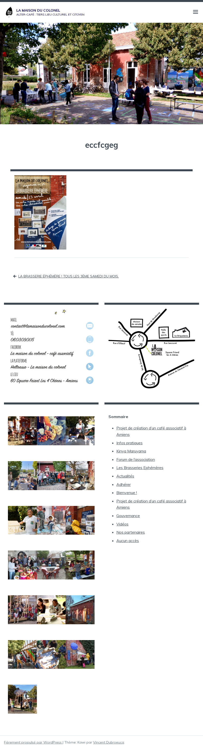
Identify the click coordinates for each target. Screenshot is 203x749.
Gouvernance (128, 515)
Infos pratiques (129, 442)
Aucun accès (127, 540)
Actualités (125, 476)
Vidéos (122, 524)
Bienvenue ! (126, 492)
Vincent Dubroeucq (108, 742)
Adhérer (123, 484)
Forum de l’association (135, 459)
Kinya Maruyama (131, 451)
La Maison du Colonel (38, 10)
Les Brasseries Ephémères (139, 467)
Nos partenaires (130, 532)
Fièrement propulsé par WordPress (33, 742)
